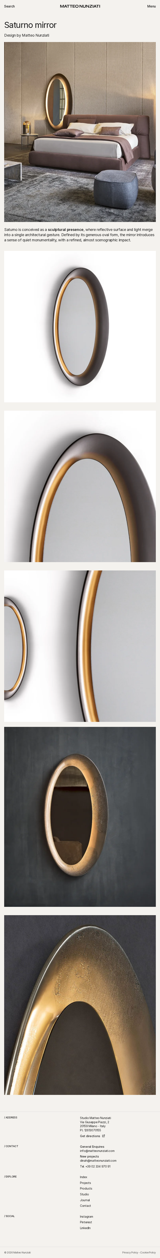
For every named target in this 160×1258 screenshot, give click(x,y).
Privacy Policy (130, 1252)
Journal (85, 1200)
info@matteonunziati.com (97, 1151)
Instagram (86, 1216)
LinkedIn (85, 1228)
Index (83, 1177)
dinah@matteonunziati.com (98, 1160)
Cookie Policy (148, 1252)
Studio (84, 1194)
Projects (85, 1183)
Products (86, 1188)
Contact (85, 1205)
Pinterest (86, 1222)
